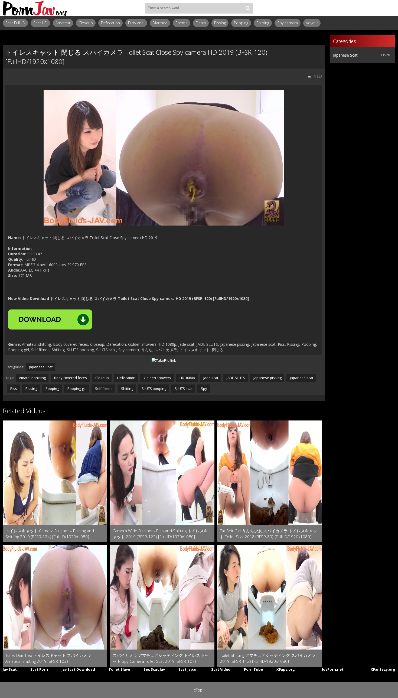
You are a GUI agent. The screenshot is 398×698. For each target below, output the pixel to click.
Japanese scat (301, 377)
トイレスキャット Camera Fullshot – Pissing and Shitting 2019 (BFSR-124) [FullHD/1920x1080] (49, 533)
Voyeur (312, 22)
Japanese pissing (267, 377)
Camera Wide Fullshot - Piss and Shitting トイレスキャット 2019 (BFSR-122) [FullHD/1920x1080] (160, 533)
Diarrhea (159, 22)
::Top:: (199, 690)
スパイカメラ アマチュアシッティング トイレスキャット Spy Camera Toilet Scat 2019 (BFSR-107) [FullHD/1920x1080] (160, 658)
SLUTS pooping (153, 388)
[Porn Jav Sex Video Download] (35, 8)
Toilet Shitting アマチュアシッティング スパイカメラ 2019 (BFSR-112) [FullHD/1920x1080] (267, 658)
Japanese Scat (41, 366)
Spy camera (287, 22)
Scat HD (40, 22)
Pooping (241, 22)
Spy (203, 388)
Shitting (262, 22)
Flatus (201, 22)
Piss (13, 388)
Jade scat (210, 377)
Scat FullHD (15, 22)
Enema (181, 22)
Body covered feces (70, 377)
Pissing (220, 22)
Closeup (86, 22)
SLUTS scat (183, 388)
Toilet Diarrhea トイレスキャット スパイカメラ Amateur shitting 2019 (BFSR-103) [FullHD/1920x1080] (48, 658)
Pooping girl (77, 388)
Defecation (110, 22)
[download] (50, 319)
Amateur (63, 22)
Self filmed (103, 388)
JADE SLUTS (235, 377)
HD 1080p (187, 377)
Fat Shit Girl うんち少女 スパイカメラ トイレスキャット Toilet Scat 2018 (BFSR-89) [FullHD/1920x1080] (268, 533)
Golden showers (157, 377)
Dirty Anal (136, 22)
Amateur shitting (32, 377)
